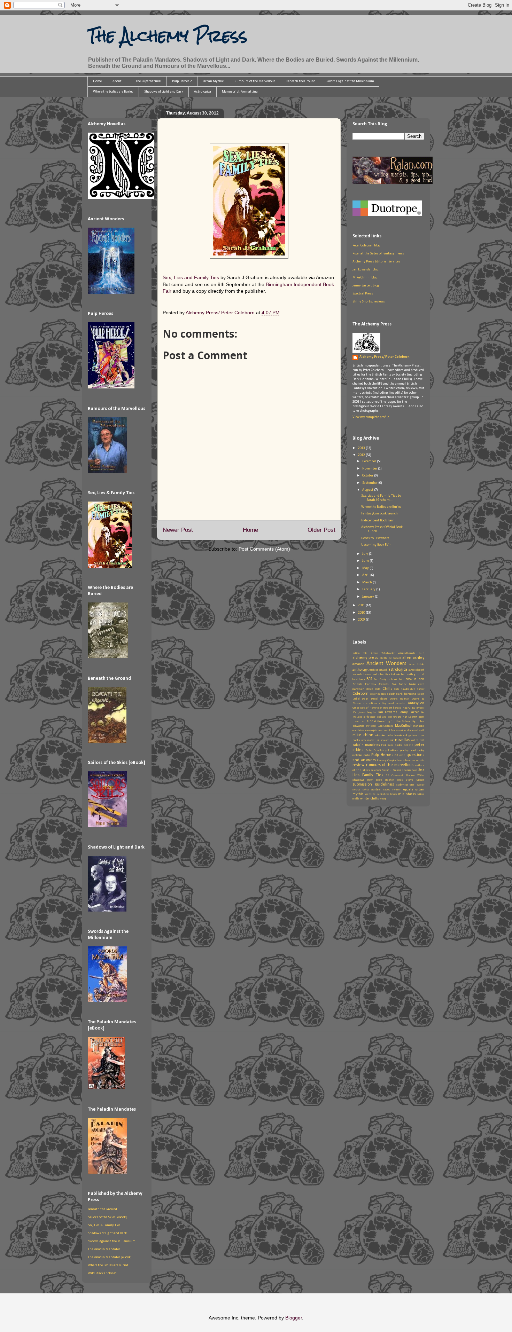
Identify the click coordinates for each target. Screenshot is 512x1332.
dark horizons (406, 693)
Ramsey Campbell (387, 760)
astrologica (397, 670)
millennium (380, 735)
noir (392, 740)
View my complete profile (370, 417)
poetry (404, 750)
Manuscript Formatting (240, 92)
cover (373, 694)
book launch (414, 679)
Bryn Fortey (399, 684)
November (370, 469)
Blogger (293, 1318)
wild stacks (407, 794)
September (370, 483)
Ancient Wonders (386, 664)
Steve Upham (415, 780)
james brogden (367, 712)
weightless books (387, 794)
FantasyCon (415, 703)
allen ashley (413, 658)
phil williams (392, 750)
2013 (362, 448)
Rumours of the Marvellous (255, 81)
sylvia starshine (372, 789)
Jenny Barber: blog (365, 285)
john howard (394, 717)
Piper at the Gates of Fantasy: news (378, 253)
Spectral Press (362, 293)
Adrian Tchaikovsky (382, 653)
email (391, 703)
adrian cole (359, 653)
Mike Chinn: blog (365, 277)
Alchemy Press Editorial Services (376, 261)
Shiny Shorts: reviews (368, 302)
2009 (362, 620)
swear (420, 784)
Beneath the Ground (301, 81)
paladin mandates (366, 745)
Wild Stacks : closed (102, 1273)
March (367, 582)
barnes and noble (374, 674)
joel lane (382, 717)
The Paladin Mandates (104, 1249)
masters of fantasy (389, 730)
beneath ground (412, 674)
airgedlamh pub (411, 653)
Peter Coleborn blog (366, 245)
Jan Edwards (388, 712)
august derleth (416, 670)
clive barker (417, 689)
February (369, 589)
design (383, 698)
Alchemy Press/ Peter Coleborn (384, 357)
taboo (386, 789)
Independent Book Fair (377, 520)
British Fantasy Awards (370, 684)
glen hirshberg (385, 708)
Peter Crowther (374, 750)
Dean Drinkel (370, 698)
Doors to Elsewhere (375, 538)
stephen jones (394, 780)
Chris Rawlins (401, 689)
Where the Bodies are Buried (113, 92)
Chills (387, 689)
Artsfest (373, 670)
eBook (373, 703)
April (366, 575)
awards (357, 674)
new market (369, 740)
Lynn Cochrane (386, 726)
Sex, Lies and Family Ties (191, 277)
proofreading (417, 750)
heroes (397, 708)
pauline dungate (404, 745)
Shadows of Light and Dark (163, 92)
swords (356, 789)
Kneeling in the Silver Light (398, 721)
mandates (358, 730)
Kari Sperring (410, 717)
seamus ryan (409, 770)
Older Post (321, 530)
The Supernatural (148, 81)
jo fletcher (369, 717)
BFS (369, 679)
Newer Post (178, 530)
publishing (357, 755)
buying (412, 684)
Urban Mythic (213, 81)
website (370, 794)
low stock (371, 726)
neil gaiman (410, 735)
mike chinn (362, 735)
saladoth (376, 770)
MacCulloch (403, 726)
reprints (420, 760)
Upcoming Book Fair (376, 545)
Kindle (371, 721)
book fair (397, 679)
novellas (402, 740)
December (369, 461)
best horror (358, 679)
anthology (360, 670)
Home (97, 81)
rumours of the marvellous (389, 765)
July (365, 554)
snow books (374, 780)
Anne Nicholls (417, 664)
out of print (417, 740)
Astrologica (202, 92)
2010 (362, 613)
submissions (405, 784)
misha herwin (394, 735)
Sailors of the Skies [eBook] (107, 1217)
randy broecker (407, 760)
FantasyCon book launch (379, 513)
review (358, 765)
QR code (400, 755)
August (368, 490)
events (400, 703)
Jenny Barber (409, 712)
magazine (418, 726)
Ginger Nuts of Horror (364, 708)
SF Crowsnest (394, 775)
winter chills (369, 799)
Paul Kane (387, 745)
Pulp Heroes (382, 755)
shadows (358, 779)
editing (382, 703)
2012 (362, 455)
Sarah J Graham (391, 770)
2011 (362, 605)
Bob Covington (382, 679)
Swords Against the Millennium (350, 81)
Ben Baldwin (392, 674)
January (368, 597)
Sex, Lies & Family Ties (104, 1225)
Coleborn (360, 694)
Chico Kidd (373, 689)
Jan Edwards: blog (365, 269)
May (366, 568)
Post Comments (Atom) (264, 549)
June (366, 561)
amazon (358, 664)
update (408, 789)
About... (119, 81)
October (368, 476)
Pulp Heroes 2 (182, 81)
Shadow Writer (414, 775)
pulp (366, 755)
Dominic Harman (399, 698)
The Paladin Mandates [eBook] (110, 1257)
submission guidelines (373, 784)
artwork (383, 670)
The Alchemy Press (167, 35)
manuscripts (371, 730)
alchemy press (365, 658)
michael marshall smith (412, 730)
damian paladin (386, 694)
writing (383, 798)
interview (408, 707)
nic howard (383, 740)
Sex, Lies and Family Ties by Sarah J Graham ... (381, 498)
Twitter (396, 789)
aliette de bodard (390, 658)
